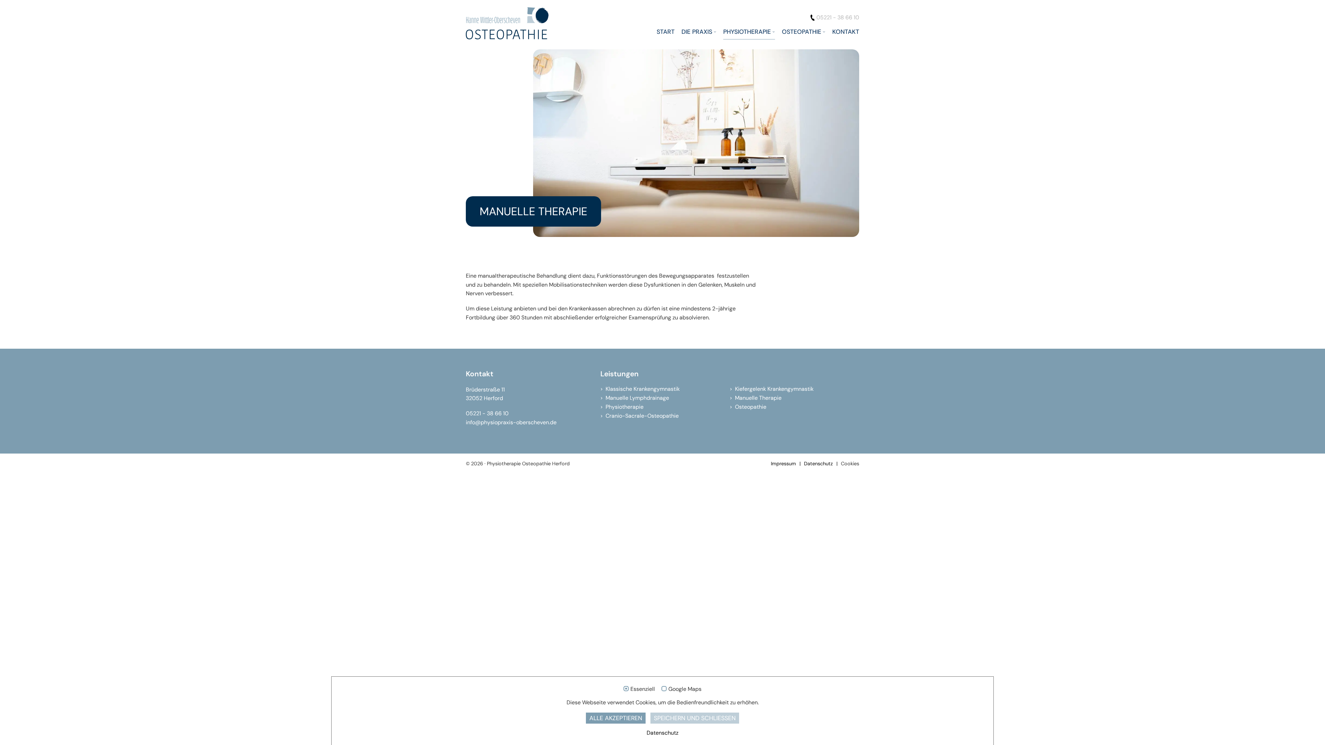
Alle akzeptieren (615, 718)
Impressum (783, 463)
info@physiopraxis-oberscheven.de (511, 422)
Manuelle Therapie (758, 397)
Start (666, 32)
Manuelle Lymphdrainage (637, 397)
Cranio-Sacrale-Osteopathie (642, 415)
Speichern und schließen (695, 718)
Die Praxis (696, 32)
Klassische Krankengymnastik (643, 389)
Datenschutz (818, 463)
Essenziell (642, 689)
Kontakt (845, 32)
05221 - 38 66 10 (837, 17)
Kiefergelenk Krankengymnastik (774, 389)
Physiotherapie (747, 32)
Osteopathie (801, 32)
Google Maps (684, 689)
